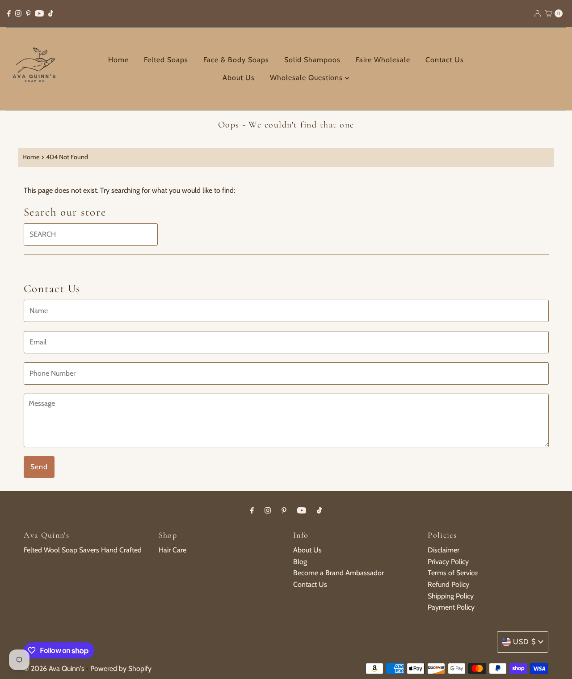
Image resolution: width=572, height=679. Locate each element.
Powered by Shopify (120, 668)
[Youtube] (39, 13)
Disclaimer (443, 550)
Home (118, 59)
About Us (239, 77)
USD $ (524, 641)
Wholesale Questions (307, 77)
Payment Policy (451, 607)
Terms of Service (453, 573)
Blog (300, 561)
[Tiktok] (50, 13)
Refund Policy (448, 584)
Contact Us (444, 59)
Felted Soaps (166, 59)
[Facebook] (9, 13)
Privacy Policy (448, 561)
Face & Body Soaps (236, 59)
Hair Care (172, 550)
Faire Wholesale (383, 59)
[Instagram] (18, 13)
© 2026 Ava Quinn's (54, 668)
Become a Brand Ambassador (338, 573)
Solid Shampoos (312, 59)
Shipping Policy (451, 596)
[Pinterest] (28, 13)
